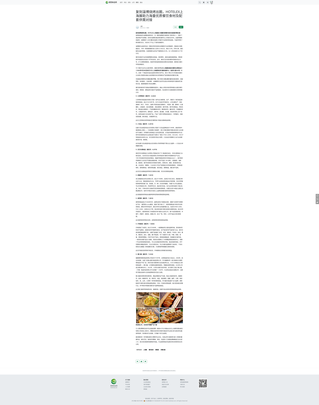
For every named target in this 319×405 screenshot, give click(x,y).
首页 (121, 2)
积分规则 (182, 387)
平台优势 (127, 384)
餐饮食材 (151, 349)
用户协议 (153, 398)
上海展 (145, 349)
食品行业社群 (165, 384)
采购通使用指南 (184, 382)
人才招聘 (127, 387)
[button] (199, 2)
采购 (129, 2)
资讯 (137, 2)
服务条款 (171, 398)
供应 (125, 2)
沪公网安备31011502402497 (153, 401)
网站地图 (147, 398)
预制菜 (157, 349)
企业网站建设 (147, 382)
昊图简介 (127, 382)
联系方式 (127, 389)
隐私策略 (165, 398)
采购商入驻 (165, 382)
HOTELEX (139, 349)
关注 (181, 27)
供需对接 (163, 349)
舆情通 (145, 389)
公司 (133, 2)
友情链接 (164, 387)
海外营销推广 (147, 384)
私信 (175, 27)
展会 (141, 2)
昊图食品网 (112, 2)
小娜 (141, 26)
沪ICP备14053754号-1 (137, 401)
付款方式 (182, 384)
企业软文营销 (147, 387)
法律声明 (159, 398)
